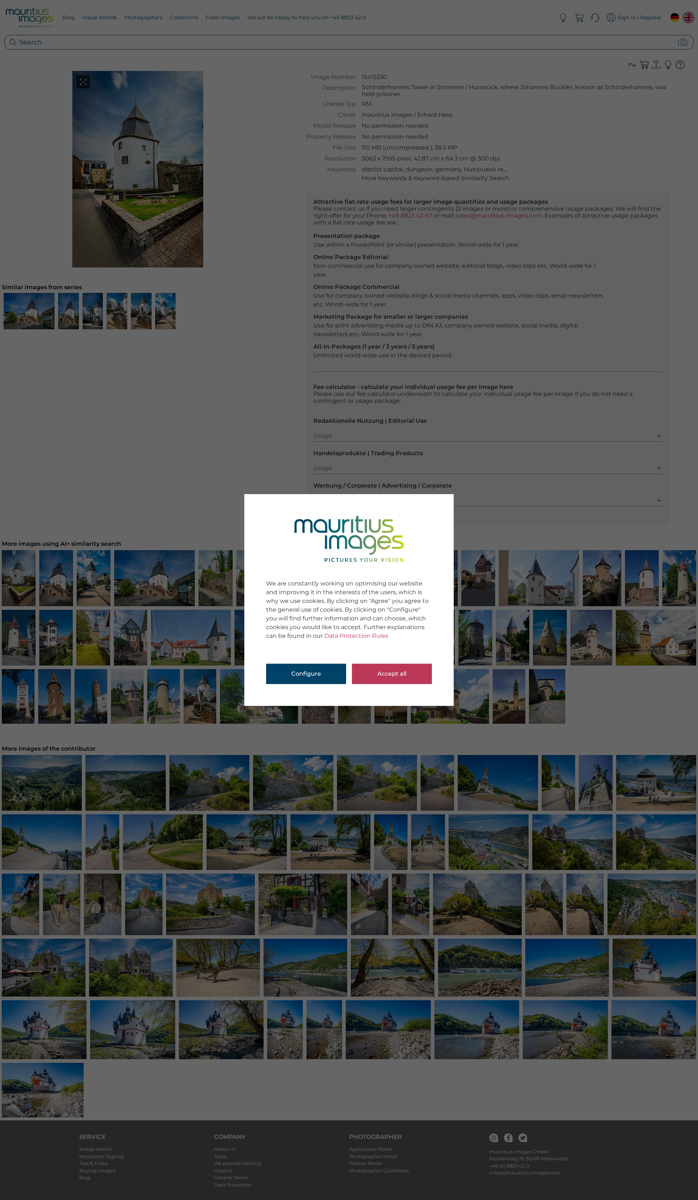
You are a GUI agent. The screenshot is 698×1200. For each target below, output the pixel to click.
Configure (306, 673)
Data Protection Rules (356, 635)
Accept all (391, 673)
